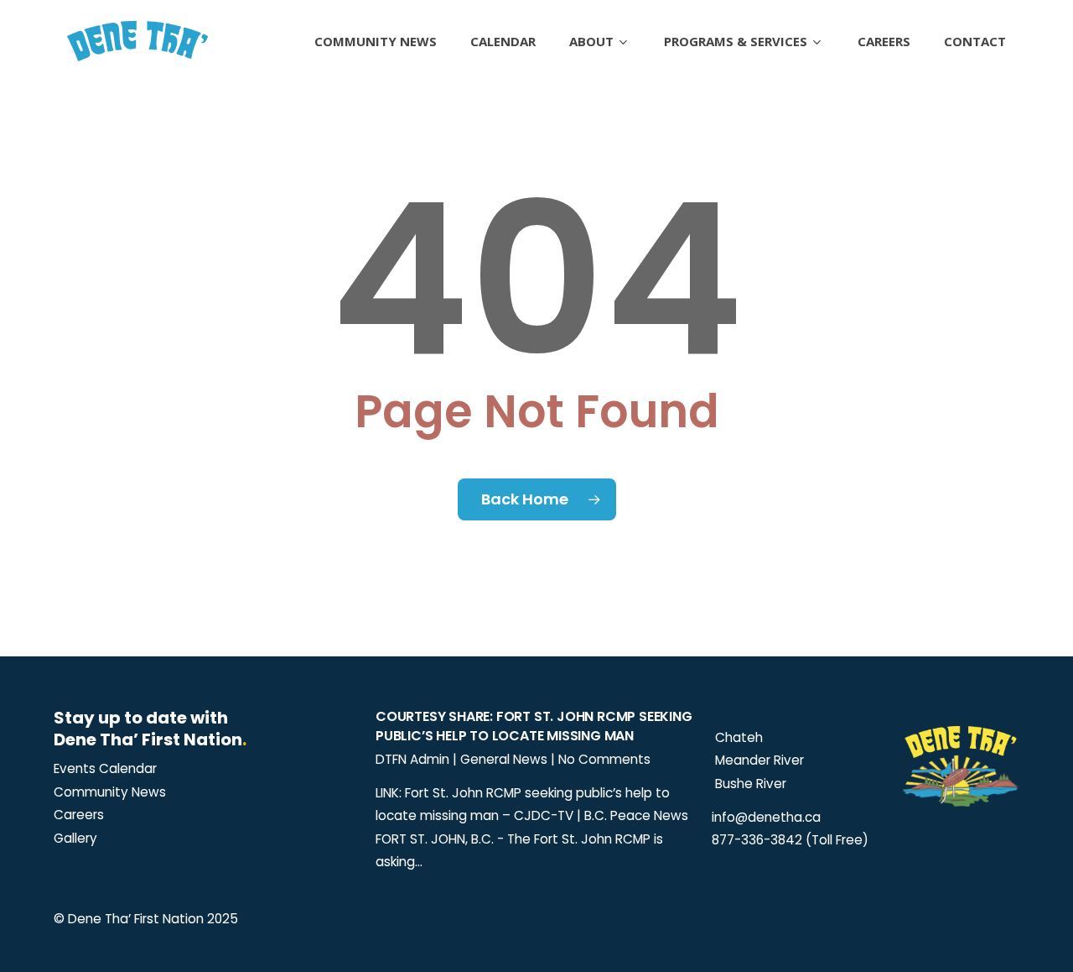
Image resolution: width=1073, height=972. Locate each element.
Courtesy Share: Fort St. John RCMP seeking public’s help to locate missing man (534, 726)
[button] (105, 769)
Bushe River (749, 783)
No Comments (604, 759)
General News (503, 759)
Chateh (737, 737)
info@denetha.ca (766, 817)
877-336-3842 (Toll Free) (790, 840)
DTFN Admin (412, 759)
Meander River (758, 760)
